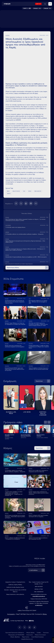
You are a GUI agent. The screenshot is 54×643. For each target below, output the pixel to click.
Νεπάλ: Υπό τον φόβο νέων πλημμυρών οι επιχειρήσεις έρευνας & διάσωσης (38, 471)
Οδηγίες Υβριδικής (15, 637)
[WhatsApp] (26, 203)
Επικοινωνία (29, 634)
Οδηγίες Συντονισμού (40, 634)
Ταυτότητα (46, 632)
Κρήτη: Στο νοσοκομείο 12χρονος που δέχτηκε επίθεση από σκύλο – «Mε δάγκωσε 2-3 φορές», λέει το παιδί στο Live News (25, 249)
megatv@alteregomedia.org (39, 596)
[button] (50, 4)
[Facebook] (16, 203)
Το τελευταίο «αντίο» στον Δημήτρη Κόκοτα (15, 227)
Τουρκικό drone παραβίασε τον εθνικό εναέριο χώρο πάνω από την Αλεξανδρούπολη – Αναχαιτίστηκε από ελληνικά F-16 (13, 493)
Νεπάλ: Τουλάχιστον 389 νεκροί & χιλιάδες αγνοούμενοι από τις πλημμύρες (38, 516)
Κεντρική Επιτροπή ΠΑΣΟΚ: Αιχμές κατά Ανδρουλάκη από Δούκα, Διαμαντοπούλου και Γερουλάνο (14, 369)
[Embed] (36, 203)
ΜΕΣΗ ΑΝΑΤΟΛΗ (37, 191)
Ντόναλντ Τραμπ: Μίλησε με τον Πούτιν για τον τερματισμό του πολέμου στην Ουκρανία (15, 323)
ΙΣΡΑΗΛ (29, 191)
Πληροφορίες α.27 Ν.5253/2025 (16, 634)
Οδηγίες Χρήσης (30, 632)
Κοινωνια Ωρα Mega (11, 412)
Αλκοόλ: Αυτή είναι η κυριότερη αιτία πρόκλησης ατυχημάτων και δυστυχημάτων (14, 346)
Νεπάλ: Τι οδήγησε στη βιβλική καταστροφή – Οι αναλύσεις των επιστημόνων (15, 538)
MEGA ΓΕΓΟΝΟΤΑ (16, 191)
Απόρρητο (53, 640)
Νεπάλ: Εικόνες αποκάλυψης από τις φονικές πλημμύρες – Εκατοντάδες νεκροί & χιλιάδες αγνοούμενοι (15, 516)
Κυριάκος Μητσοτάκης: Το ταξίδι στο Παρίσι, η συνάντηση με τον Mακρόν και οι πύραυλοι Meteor (39, 347)
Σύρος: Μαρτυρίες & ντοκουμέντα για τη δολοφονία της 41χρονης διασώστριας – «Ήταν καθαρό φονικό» (25, 241)
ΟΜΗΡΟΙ (9, 193)
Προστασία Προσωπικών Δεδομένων (14, 632)
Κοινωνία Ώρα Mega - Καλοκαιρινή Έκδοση (26, 435)
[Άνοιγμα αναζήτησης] (45, 4)
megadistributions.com (27, 639)
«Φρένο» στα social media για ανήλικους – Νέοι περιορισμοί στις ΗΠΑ (38, 538)
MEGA (8, 191)
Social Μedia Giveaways (38, 637)
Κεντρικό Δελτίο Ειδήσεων (41, 435)
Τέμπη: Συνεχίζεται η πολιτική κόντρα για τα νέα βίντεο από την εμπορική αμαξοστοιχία (38, 368)
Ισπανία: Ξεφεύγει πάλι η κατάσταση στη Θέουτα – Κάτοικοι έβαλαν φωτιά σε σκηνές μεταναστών (39, 493)
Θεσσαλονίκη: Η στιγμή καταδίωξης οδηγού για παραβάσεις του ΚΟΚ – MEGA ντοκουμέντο (26, 257)
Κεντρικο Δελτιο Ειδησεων (42, 413)
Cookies (39, 632)
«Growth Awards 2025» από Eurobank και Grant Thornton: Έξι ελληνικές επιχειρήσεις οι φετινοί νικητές (14, 302)
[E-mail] (31, 203)
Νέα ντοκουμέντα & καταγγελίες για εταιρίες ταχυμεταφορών (19, 263)
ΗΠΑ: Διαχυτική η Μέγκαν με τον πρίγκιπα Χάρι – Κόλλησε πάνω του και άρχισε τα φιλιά (38, 302)
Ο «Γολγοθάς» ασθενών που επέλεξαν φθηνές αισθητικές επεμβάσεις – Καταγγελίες (24, 234)
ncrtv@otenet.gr (38, 605)
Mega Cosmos (25, 637)
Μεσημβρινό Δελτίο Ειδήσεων (9, 435)
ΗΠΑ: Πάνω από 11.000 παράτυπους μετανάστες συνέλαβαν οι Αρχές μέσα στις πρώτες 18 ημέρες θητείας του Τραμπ (38, 324)
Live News (27, 412)
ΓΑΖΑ (24, 191)
